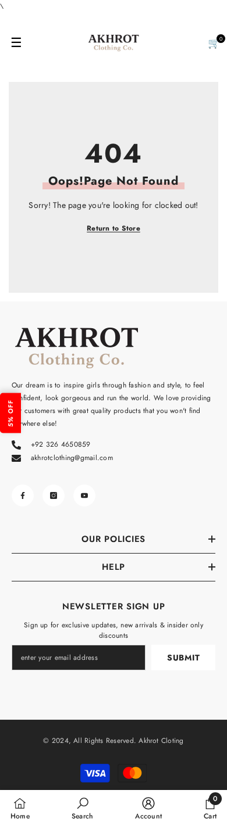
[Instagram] (53, 495)
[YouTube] (84, 495)
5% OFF (10, 413)
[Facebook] (23, 495)
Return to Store (113, 228)
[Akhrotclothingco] (113, 43)
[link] (82, 808)
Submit (183, 657)
